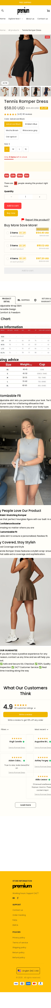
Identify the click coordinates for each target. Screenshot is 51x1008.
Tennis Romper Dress (16, 747)
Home (2, 30)
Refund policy (19, 957)
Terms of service (20, 942)
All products (13, 30)
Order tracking (19, 915)
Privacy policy (19, 937)
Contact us (18, 910)
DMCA (15, 925)
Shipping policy (19, 947)
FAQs (15, 920)
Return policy (18, 952)
